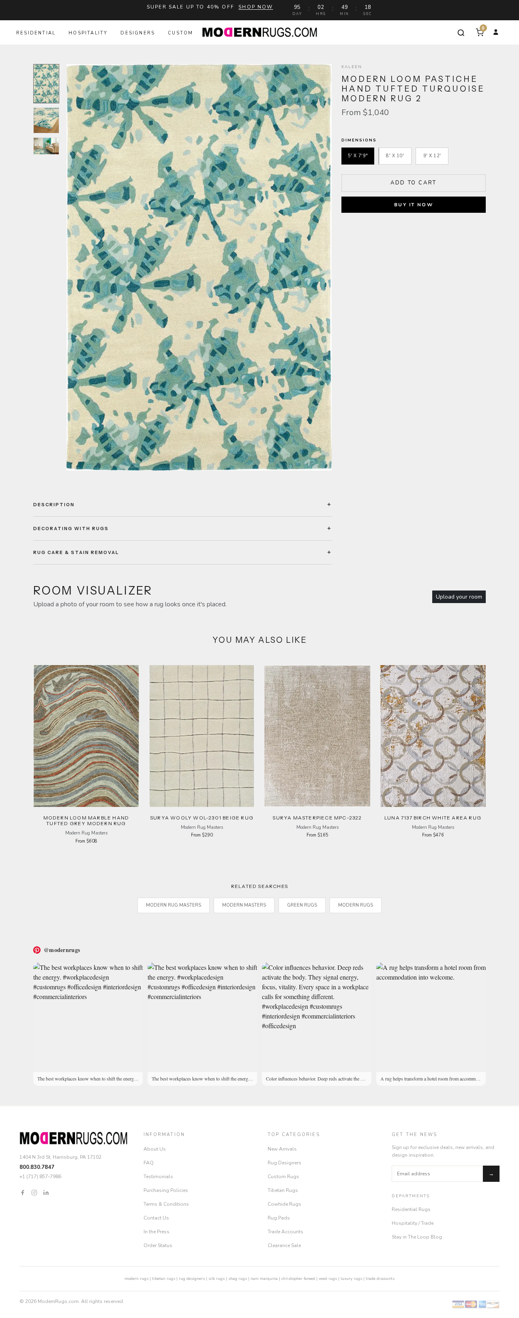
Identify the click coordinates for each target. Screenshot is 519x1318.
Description (54, 504)
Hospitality (88, 33)
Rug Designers (284, 1163)
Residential (36, 33)
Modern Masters (244, 905)
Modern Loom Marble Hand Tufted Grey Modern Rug (86, 820)
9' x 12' (432, 156)
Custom (180, 33)
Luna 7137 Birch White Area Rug (432, 818)
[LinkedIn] (46, 1192)
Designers (137, 33)
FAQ (149, 1163)
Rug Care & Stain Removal (76, 552)
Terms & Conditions (166, 1204)
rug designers (192, 1279)
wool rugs (328, 1279)
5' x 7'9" (358, 156)
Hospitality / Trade (412, 1223)
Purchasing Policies (166, 1190)
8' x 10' (395, 156)
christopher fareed (298, 1279)
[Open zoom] (199, 267)
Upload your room (459, 597)
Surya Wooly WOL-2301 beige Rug (201, 818)
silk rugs (216, 1279)
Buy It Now (413, 204)
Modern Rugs (355, 905)
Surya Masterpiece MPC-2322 (317, 818)
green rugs (302, 905)
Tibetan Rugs (283, 1190)
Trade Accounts (285, 1231)
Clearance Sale (284, 1245)
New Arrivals (282, 1149)
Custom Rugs (283, 1176)
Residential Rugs (411, 1209)
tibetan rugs (163, 1279)
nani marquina (264, 1279)
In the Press (156, 1231)
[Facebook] (22, 1192)
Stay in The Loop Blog (417, 1237)
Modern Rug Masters (173, 905)
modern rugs (136, 1279)
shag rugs (237, 1279)
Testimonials (158, 1176)
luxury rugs (351, 1279)
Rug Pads (279, 1218)
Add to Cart (413, 182)
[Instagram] (34, 1192)
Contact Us (156, 1218)
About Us (155, 1149)
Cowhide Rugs (284, 1204)
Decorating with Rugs (71, 528)
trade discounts (380, 1279)
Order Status (158, 1245)
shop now (255, 7)
